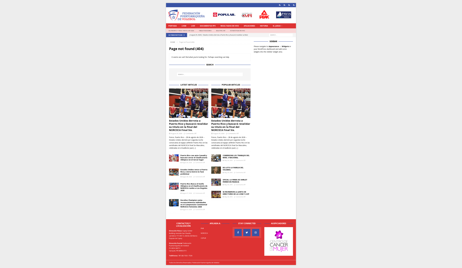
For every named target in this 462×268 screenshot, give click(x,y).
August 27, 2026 (187, 193)
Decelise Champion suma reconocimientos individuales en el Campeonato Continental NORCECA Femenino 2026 (193, 203)
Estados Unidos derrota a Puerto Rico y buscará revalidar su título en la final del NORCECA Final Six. (188, 125)
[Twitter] (246, 232)
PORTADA (172, 26)
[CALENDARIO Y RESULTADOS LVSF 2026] (280, 5)
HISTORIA (264, 26)
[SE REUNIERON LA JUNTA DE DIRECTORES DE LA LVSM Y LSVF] (216, 194)
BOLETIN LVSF (220, 31)
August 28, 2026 (187, 177)
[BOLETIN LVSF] (289, 5)
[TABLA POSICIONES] (284, 5)
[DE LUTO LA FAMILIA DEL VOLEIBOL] (216, 170)
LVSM (184, 26)
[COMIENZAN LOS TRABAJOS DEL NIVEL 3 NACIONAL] (216, 158)
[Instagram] (255, 232)
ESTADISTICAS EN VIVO (237, 31)
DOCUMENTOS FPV (208, 26)
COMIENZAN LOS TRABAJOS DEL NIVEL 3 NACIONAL (236, 156)
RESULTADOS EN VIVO (230, 26)
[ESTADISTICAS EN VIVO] (294, 5)
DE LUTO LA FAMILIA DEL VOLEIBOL (233, 168)
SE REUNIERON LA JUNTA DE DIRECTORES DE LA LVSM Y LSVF (236, 193)
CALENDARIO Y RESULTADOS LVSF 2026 (181, 31)
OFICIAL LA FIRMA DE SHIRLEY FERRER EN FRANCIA (235, 181)
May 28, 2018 (228, 160)
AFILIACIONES (249, 26)
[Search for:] (281, 35)
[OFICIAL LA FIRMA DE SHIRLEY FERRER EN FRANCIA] (216, 182)
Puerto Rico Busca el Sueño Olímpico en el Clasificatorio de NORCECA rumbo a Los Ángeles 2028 (193, 187)
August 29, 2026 (176, 133)
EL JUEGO (277, 26)
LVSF (193, 26)
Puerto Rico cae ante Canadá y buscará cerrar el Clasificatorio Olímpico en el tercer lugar (193, 157)
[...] (195, 148)
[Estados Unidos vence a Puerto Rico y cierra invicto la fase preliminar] (174, 172)
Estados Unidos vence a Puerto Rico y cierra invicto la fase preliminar (193, 171)
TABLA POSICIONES (205, 31)
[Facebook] (238, 232)
